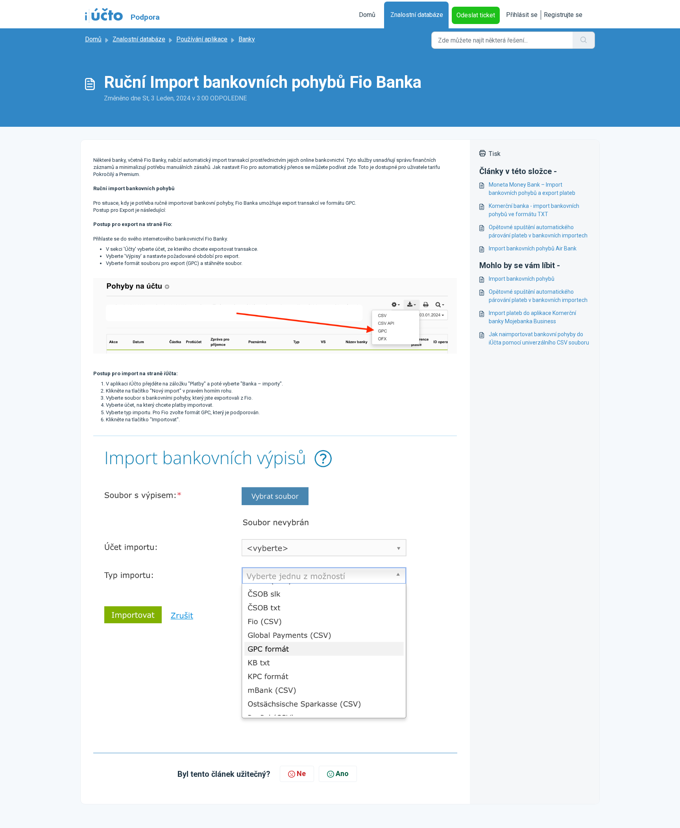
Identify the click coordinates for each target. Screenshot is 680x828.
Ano (342, 773)
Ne (301, 773)
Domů (367, 15)
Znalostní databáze (416, 15)
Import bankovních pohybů (521, 279)
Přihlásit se (522, 15)
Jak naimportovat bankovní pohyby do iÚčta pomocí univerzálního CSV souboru (539, 338)
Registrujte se (563, 15)
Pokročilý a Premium (116, 174)
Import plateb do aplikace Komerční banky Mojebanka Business (532, 317)
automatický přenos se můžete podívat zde (307, 167)
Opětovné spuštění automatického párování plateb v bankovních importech (538, 231)
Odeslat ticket (475, 15)
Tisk (495, 153)
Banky (246, 39)
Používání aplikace (201, 39)
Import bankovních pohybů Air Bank (533, 248)
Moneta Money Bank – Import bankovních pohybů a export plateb (532, 189)
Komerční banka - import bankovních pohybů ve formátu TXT (534, 210)
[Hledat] (584, 40)
